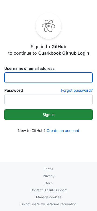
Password (13, 90)
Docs (49, 183)
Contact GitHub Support (48, 190)
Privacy (48, 176)
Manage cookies (48, 197)
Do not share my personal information (48, 204)
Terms (48, 169)
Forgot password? (77, 90)
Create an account (63, 130)
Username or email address (29, 68)
